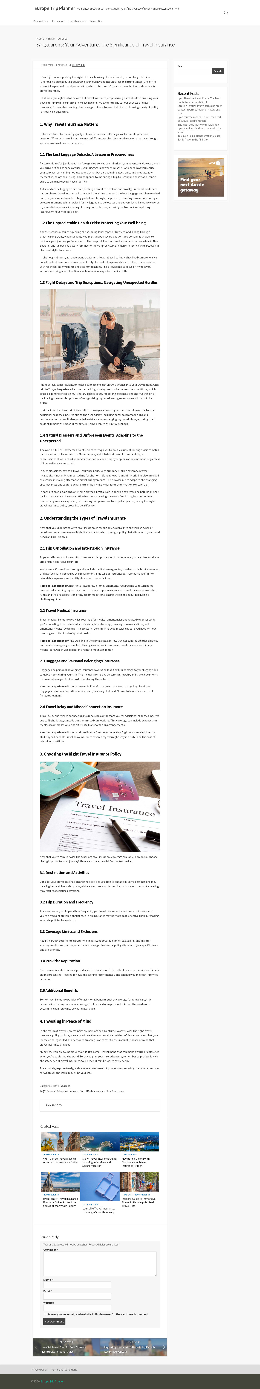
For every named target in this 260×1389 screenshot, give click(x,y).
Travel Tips (96, 21)
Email (47, 1291)
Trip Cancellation (115, 1091)
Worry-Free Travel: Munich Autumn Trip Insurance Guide (60, 1160)
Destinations (40, 21)
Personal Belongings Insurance (63, 1091)
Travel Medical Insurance (93, 1091)
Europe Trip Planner (52, 1381)
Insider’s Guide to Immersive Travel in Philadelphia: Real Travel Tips (138, 1202)
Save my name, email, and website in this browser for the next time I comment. (98, 1314)
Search (181, 66)
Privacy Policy (39, 1369)
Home (40, 38)
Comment (50, 1249)
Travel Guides (76, 21)
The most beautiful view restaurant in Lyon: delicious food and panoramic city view (199, 128)
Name (48, 1279)
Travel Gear (127, 1194)
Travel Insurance (58, 38)
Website (48, 1302)
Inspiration (58, 21)
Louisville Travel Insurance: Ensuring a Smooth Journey (98, 1210)
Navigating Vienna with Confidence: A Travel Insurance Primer (136, 1162)
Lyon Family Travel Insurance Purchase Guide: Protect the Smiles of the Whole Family (60, 1202)
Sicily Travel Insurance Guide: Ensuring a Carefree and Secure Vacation (99, 1162)
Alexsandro (78, 65)
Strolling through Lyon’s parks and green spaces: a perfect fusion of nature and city (200, 109)
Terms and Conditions (64, 1369)
